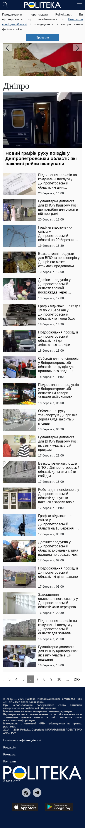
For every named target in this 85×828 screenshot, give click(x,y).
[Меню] (79, 4)
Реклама (9, 754)
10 (59, 679)
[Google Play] (59, 807)
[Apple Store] (25, 807)
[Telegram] (37, 792)
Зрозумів (42, 37)
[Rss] (26, 792)
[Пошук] (5, 4)
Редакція (9, 747)
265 (77, 679)
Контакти (9, 761)
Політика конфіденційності (22, 740)
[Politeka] (42, 5)
